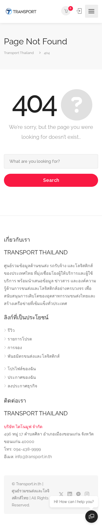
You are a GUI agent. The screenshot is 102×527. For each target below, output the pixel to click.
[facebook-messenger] (78, 494)
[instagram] (87, 494)
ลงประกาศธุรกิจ (22, 386)
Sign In (79, 11)
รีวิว (11, 330)
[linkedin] (69, 494)
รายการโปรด (20, 339)
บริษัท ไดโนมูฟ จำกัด (23, 426)
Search (51, 180)
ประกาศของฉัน (22, 377)
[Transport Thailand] (21, 11)
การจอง (15, 347)
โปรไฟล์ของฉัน (22, 368)
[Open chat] (91, 516)
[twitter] (61, 494)
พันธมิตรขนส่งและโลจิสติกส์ (34, 356)
